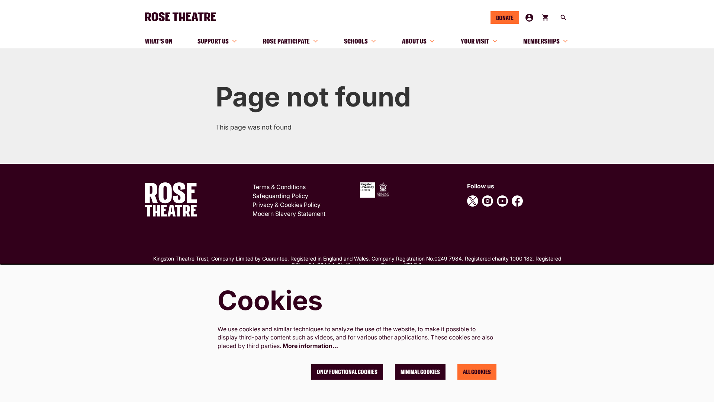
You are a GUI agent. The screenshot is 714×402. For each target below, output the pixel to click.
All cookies (477, 372)
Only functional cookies (347, 372)
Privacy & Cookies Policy (287, 204)
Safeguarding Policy (280, 196)
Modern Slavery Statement (289, 213)
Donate (505, 18)
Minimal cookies (420, 372)
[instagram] (487, 201)
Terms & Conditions (279, 187)
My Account (529, 17)
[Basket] (546, 17)
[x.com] (472, 201)
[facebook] (517, 201)
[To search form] (563, 17)
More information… (310, 346)
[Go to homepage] (183, 16)
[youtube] (502, 201)
